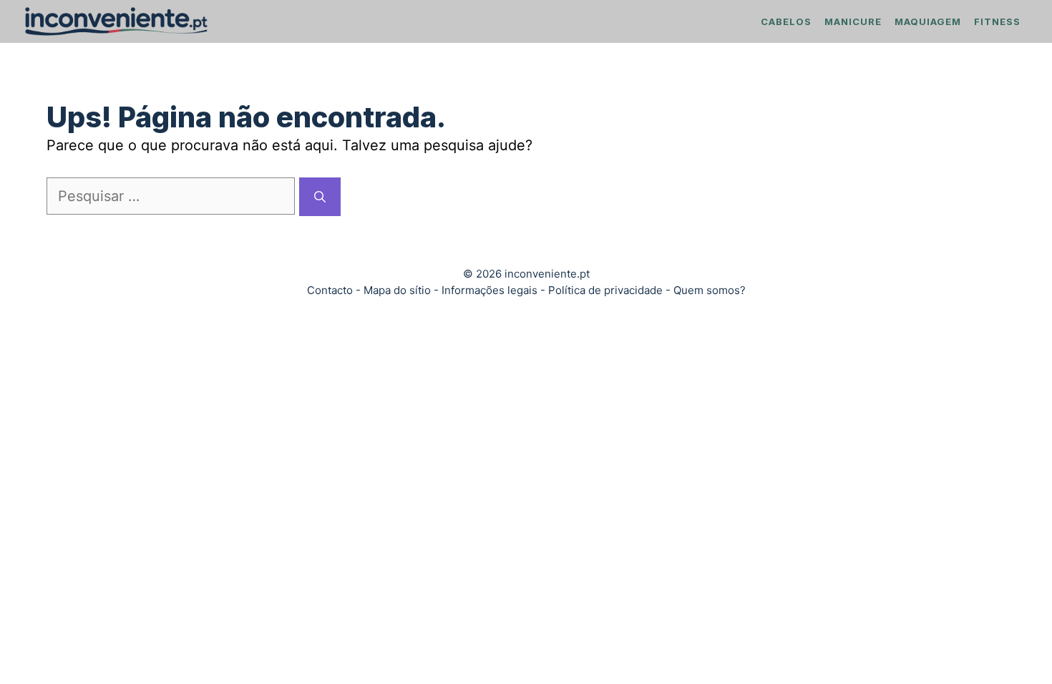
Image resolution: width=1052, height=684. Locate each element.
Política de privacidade (605, 290)
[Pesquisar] (320, 196)
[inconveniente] (116, 21)
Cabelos (786, 21)
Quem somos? (709, 290)
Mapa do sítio (397, 290)
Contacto (330, 290)
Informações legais (489, 290)
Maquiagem (928, 21)
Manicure (853, 21)
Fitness (997, 21)
